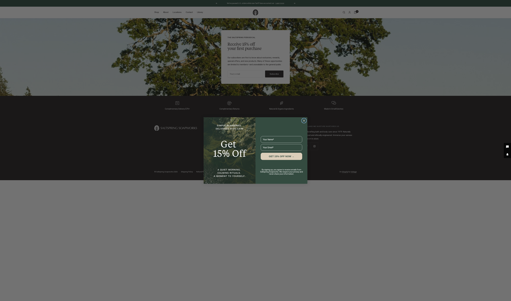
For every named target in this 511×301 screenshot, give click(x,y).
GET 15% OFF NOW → (281, 156)
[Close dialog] (304, 120)
